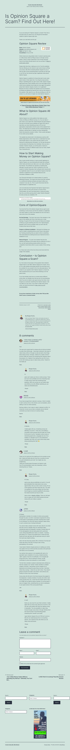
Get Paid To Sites (47, 304)
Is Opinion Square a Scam (45, 306)
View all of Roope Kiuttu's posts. (31, 328)
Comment (21, 637)
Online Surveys (41, 307)
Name (21, 650)
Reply (20, 364)
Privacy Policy (47, 744)
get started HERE (28, 326)
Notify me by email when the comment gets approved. (33, 663)
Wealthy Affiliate (36, 495)
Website (21, 657)
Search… (7, 695)
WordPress (62, 744)
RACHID (26, 395)
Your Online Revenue (35, 5)
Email (37, 650)
